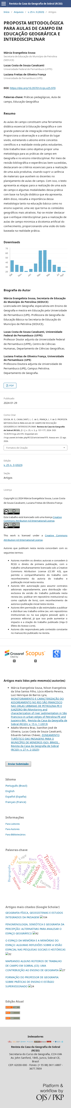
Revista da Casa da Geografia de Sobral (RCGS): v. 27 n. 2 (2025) (35, 747)
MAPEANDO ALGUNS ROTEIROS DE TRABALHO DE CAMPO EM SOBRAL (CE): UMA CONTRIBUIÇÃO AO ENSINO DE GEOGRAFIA (33, 965)
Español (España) (15, 796)
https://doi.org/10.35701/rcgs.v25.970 (33, 88)
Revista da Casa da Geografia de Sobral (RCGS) (35, 3)
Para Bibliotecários (15, 834)
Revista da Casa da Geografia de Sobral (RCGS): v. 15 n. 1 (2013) (39, 722)
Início (6, 12)
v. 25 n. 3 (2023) (36, 12)
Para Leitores (12, 823)
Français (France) (15, 802)
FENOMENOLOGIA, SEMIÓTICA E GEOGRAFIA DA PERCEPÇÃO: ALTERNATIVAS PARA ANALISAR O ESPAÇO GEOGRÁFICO (34, 929)
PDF (11, 385)
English (10, 791)
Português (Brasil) (16, 785)
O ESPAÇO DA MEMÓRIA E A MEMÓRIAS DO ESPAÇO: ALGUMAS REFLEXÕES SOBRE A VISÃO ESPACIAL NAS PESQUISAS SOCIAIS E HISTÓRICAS (35, 945)
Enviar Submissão (18, 764)
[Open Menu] (3, 3)
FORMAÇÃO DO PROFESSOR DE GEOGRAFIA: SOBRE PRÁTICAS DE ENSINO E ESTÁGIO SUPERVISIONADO (32, 982)
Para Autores (12, 829)
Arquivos (18, 12)
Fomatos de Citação (17, 447)
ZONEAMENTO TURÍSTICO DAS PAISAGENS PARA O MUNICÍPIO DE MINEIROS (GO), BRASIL (35, 738)
